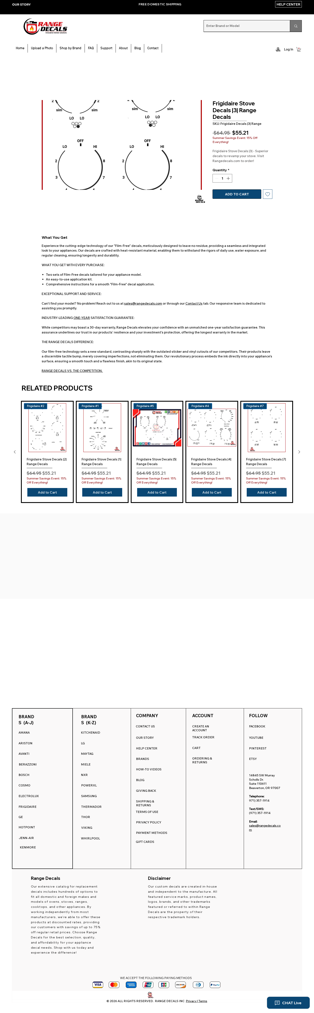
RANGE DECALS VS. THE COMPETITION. (72, 371)
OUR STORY (21, 4)
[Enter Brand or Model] (296, 26)
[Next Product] (299, 451)
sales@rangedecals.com (143, 303)
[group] (157, 452)
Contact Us (193, 303)
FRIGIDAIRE (28, 807)
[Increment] (229, 178)
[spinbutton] (222, 178)
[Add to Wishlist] (267, 194)
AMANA (24, 732)
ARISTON (25, 743)
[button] (106, 48)
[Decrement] (216, 178)
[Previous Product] (14, 451)
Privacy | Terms (196, 1001)
